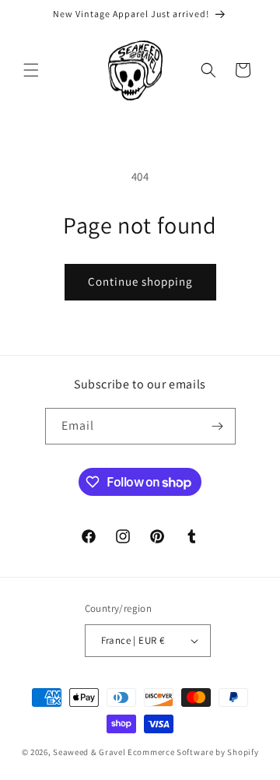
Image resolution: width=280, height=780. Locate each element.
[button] (31, 70)
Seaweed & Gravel (89, 752)
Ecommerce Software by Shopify (193, 752)
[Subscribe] (218, 426)
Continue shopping (140, 281)
